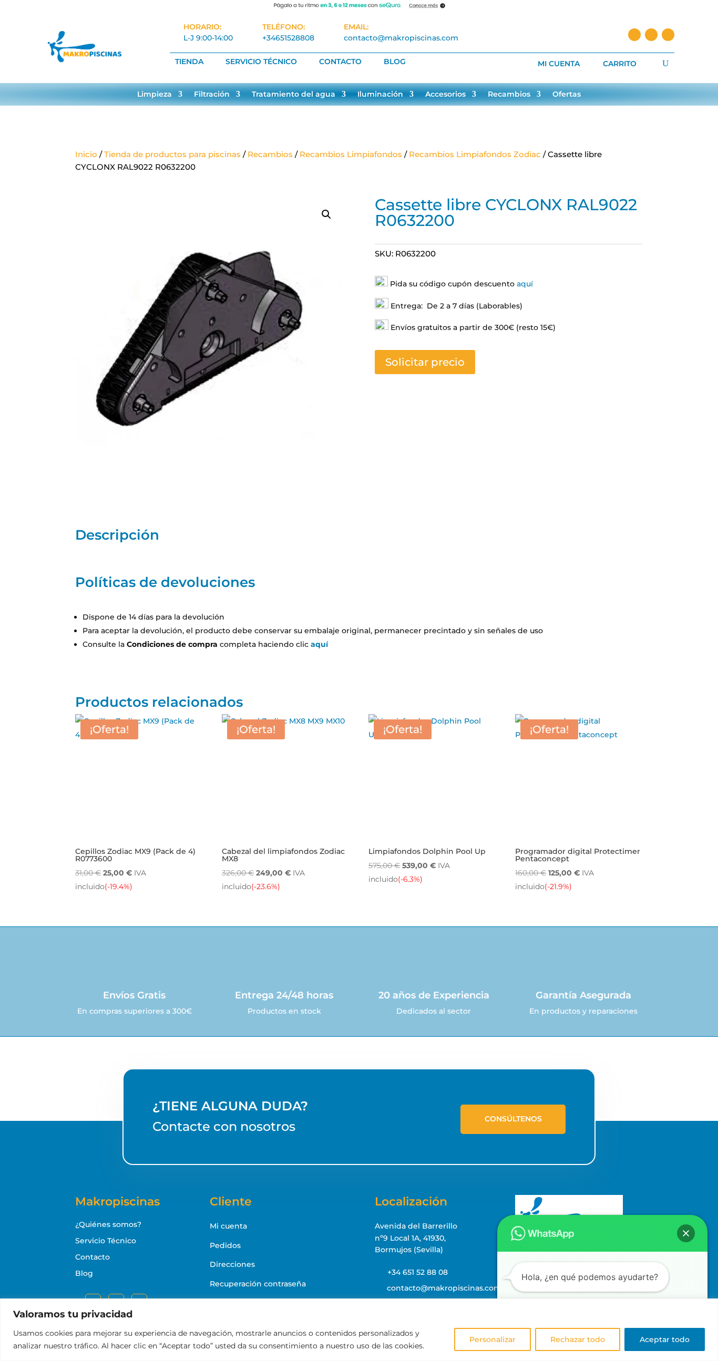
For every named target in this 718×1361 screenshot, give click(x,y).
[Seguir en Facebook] (634, 34)
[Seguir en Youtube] (668, 34)
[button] (326, 214)
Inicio (86, 154)
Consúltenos (513, 1118)
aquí (525, 283)
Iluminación (380, 94)
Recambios (509, 94)
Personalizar (492, 1339)
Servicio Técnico (261, 62)
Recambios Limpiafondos (351, 154)
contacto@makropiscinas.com (401, 38)
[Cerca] (707, 1307)
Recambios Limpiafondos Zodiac (475, 154)
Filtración (212, 94)
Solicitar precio (425, 362)
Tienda (189, 62)
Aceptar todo (665, 1339)
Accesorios (445, 94)
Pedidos (225, 1245)
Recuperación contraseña (258, 1283)
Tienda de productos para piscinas (172, 154)
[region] (359, 1329)
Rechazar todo (577, 1339)
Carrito (620, 64)
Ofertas (566, 94)
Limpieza (154, 94)
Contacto (340, 62)
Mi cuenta (559, 64)
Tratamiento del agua (293, 94)
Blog (395, 62)
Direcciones (232, 1264)
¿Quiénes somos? (108, 1224)
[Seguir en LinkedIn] (651, 34)
